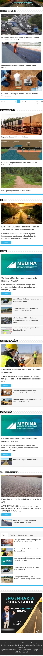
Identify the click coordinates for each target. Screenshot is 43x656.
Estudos (3, 200)
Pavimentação (6, 412)
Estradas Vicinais (7, 110)
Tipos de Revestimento (9, 472)
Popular (12, 535)
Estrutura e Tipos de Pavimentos (25, 459)
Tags (31, 535)
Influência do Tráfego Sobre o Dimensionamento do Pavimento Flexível (25, 320)
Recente (4, 535)
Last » (37, 104)
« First (3, 101)
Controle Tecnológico (9, 341)
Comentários (22, 535)
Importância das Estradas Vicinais (14, 137)
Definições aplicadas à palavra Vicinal (16, 191)
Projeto (3, 251)
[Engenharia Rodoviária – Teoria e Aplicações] (21, 3)
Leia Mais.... (6, 242)
